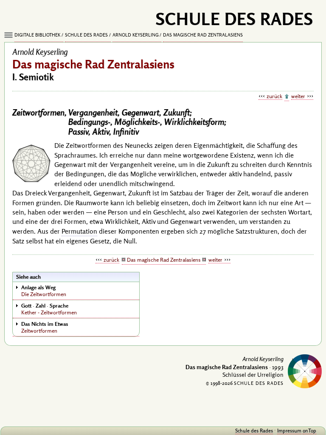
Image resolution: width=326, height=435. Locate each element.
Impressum (289, 430)
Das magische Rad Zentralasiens (203, 35)
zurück (274, 96)
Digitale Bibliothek (37, 35)
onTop (309, 430)
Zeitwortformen (44, 327)
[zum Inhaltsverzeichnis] (286, 97)
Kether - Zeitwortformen (49, 309)
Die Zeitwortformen (43, 290)
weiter (298, 96)
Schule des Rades (86, 35)
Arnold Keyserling (135, 35)
